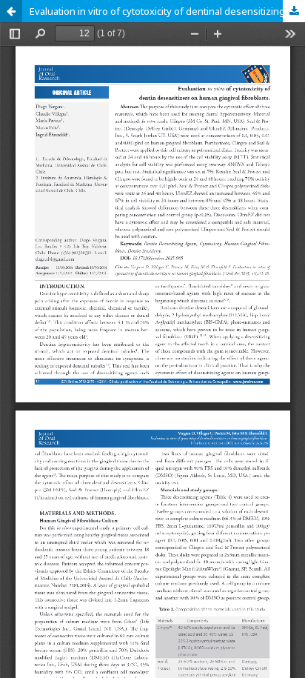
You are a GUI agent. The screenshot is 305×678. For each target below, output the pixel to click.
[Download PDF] (294, 11)
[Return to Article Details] (11, 11)
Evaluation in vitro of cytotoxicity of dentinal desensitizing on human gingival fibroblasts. (167, 11)
